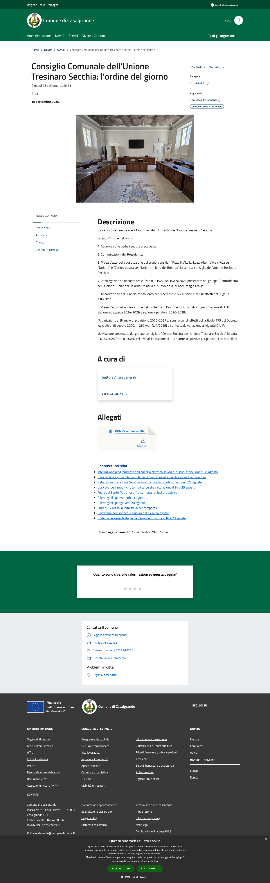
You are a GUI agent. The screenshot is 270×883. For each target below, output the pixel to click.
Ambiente (142, 759)
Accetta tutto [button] (120, 868)
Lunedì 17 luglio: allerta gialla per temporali (127, 507)
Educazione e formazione (151, 739)
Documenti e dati (37, 779)
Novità (48, 49)
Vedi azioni (215, 67)
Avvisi (61, 49)
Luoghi (194, 770)
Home (35, 49)
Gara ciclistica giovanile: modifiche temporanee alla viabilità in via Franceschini (152, 477)
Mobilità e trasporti (93, 785)
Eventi (194, 777)
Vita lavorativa (90, 752)
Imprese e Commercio (94, 759)
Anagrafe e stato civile (95, 739)
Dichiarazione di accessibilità (153, 831)
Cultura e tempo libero (95, 746)
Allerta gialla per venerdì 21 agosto (121, 497)
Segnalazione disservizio (96, 811)
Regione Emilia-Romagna (43, 5)
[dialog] (135, 859)
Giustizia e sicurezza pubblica (154, 746)
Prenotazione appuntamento (99, 805)
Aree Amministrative (40, 746)
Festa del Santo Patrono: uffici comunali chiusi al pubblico (137, 492)
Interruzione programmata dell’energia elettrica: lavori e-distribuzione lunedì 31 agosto (158, 471)
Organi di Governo (38, 739)
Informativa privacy (148, 818)
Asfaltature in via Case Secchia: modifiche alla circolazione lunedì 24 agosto (150, 482)
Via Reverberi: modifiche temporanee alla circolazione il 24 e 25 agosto (146, 487)
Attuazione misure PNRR (42, 785)
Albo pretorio (144, 811)
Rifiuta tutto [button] (150, 868)
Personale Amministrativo (43, 772)
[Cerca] (238, 20)
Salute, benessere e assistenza (155, 765)
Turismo (86, 779)
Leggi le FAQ (89, 818)
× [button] (265, 839)
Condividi (196, 67)
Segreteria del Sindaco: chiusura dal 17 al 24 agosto (133, 513)
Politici (31, 765)
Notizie (194, 739)
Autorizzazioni (145, 772)
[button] (134, 877)
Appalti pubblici (90, 765)
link (156, 860)
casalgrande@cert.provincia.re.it (54, 833)
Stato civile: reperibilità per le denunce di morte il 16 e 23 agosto (142, 518)
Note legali (142, 825)
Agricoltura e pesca (148, 778)
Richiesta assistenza (94, 825)
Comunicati (197, 746)
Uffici (30, 752)
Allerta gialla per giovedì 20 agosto (121, 502)
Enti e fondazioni (37, 759)
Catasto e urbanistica (94, 772)
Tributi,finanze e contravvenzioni (156, 752)
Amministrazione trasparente (154, 805)
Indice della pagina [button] (46, 216)
